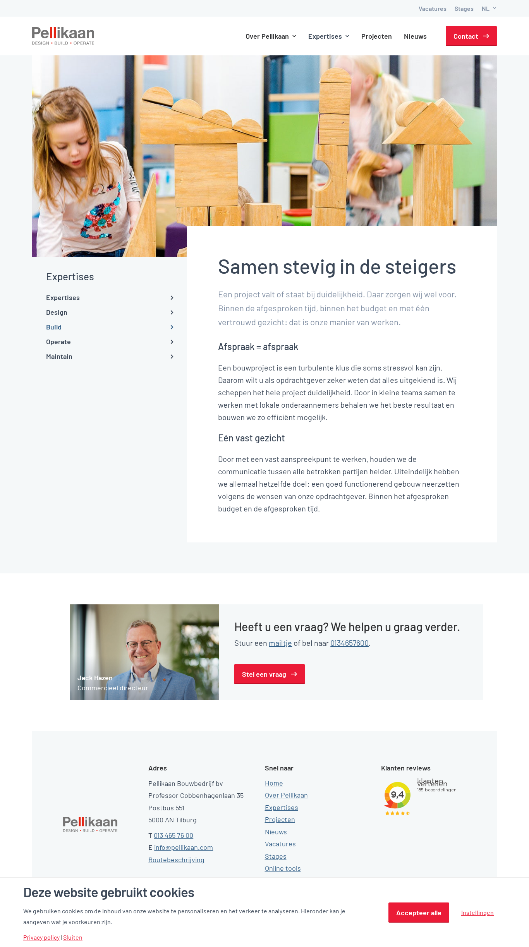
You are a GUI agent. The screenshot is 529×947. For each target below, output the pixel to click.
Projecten (376, 36)
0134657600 (349, 642)
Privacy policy (41, 937)
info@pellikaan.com (183, 847)
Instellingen (477, 912)
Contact (465, 36)
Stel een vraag (264, 674)
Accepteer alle (418, 912)
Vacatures (433, 8)
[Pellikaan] (63, 36)
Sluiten (72, 937)
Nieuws (415, 36)
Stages (464, 8)
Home (274, 783)
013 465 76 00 (173, 835)
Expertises (281, 807)
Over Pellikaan (286, 795)
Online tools (283, 868)
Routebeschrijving (176, 859)
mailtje (280, 642)
